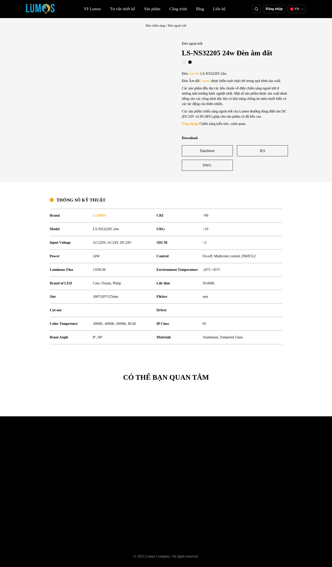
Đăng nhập (274, 9)
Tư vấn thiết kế (122, 9)
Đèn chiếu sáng (155, 25)
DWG (207, 165)
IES (262, 151)
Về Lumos (92, 9)
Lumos (205, 81)
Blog (200, 9)
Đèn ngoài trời (177, 25)
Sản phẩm (152, 9)
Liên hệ (219, 9)
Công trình (178, 9)
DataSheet (207, 151)
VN (297, 9)
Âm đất (194, 73)
